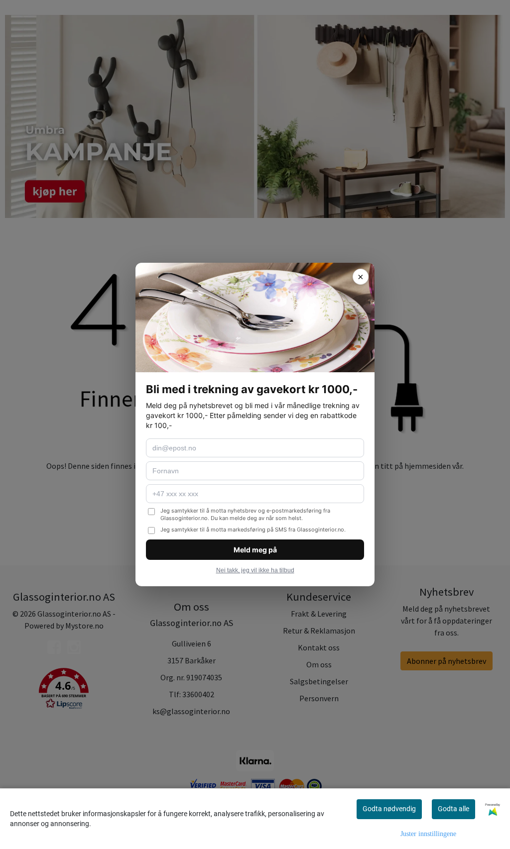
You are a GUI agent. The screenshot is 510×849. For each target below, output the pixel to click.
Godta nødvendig (389, 809)
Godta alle (453, 809)
